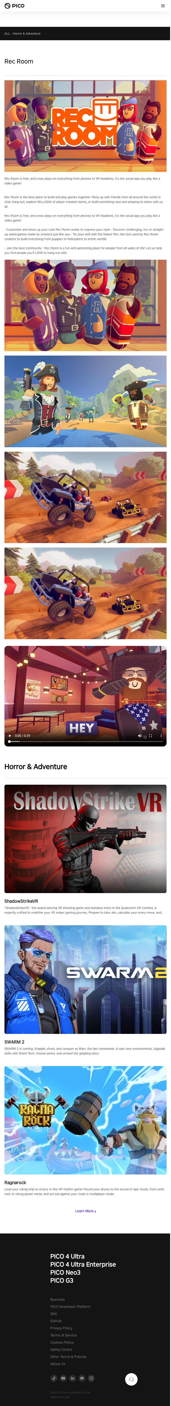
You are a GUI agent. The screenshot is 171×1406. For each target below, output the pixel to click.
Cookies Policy (62, 1342)
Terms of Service (63, 1335)
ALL (7, 34)
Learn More (84, 1211)
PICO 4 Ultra (67, 1256)
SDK (53, 1313)
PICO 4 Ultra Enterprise (83, 1264)
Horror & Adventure (27, 34)
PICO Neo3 (65, 1272)
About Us (57, 1364)
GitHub (56, 1321)
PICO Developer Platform (70, 1306)
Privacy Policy (61, 1328)
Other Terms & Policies (68, 1356)
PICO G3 (61, 1280)
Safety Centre (61, 1349)
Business (57, 1299)
